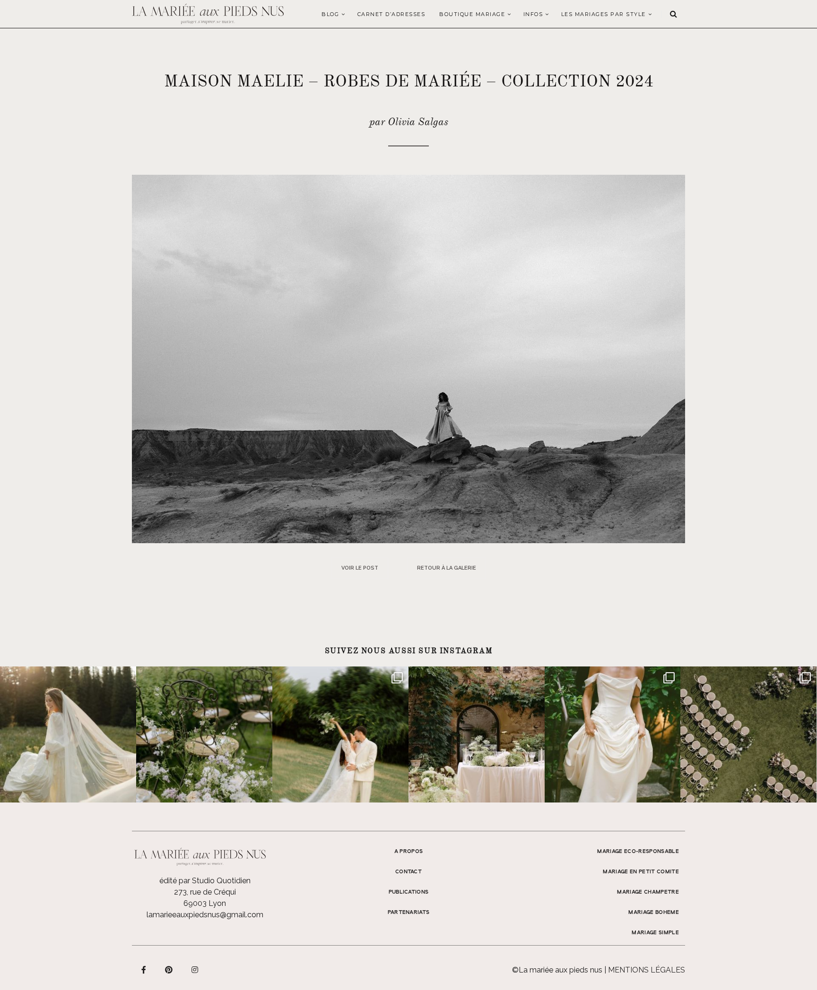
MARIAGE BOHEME (653, 912)
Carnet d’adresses (391, 14)
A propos (408, 851)
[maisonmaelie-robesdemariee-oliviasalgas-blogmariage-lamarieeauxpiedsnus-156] (408, 358)
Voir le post (359, 568)
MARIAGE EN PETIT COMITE (641, 872)
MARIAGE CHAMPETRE (648, 892)
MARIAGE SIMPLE (655, 933)
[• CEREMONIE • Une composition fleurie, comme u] (204, 734)
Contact (408, 872)
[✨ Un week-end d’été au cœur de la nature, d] (340, 734)
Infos (533, 14)
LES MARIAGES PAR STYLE (603, 14)
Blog (330, 14)
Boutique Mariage (472, 14)
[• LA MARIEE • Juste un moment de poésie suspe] (68, 734)
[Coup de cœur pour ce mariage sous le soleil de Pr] (613, 734)
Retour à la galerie (446, 568)
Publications (409, 892)
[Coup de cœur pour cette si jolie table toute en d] (476, 734)
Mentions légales (646, 969)
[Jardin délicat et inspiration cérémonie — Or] (748, 734)
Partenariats (409, 912)
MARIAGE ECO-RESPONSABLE (638, 851)
